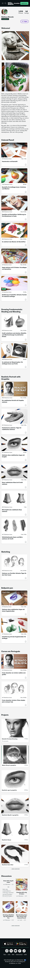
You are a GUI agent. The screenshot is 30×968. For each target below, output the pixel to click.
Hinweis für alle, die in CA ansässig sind (15, 961)
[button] (3, 3)
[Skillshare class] (14, 150)
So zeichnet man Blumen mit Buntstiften (14, 242)
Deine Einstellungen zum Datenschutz (13, 960)
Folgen (25, 21)
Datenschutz (19, 954)
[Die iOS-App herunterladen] (8, 943)
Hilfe (13, 954)
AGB (25, 954)
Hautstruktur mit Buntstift (10, 161)
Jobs (9, 954)
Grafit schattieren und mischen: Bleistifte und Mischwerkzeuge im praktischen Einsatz (14, 334)
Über (5, 954)
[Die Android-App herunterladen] (21, 943)
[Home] (11, 3)
